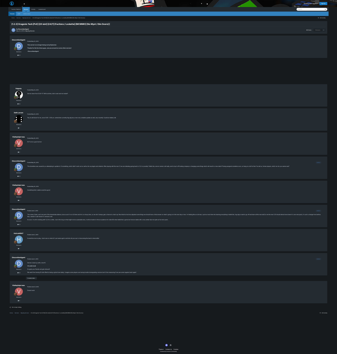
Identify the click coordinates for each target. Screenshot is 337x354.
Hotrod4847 (18, 233)
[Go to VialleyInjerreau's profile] (19, 143)
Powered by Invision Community (168, 351)
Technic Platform (16, 9)
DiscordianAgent (23, 29)
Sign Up (323, 3)
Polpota (19, 88)
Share (309, 30)
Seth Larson (18, 113)
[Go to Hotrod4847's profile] (19, 239)
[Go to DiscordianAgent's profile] (13, 30)
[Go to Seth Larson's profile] (19, 119)
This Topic (318, 9)
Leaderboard (42, 9)
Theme (161, 349)
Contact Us (169, 349)
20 (19, 104)
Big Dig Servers (30, 31)
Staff (19, 13)
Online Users (26, 13)
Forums (12, 13)
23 (19, 55)
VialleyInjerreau (18, 137)
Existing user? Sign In (310, 3)
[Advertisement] (42, 72)
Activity (33, 9)
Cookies (176, 349)
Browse (26, 9)
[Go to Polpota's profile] (19, 95)
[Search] (325, 9)
